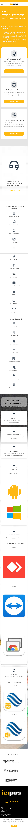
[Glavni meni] (2, 4)
